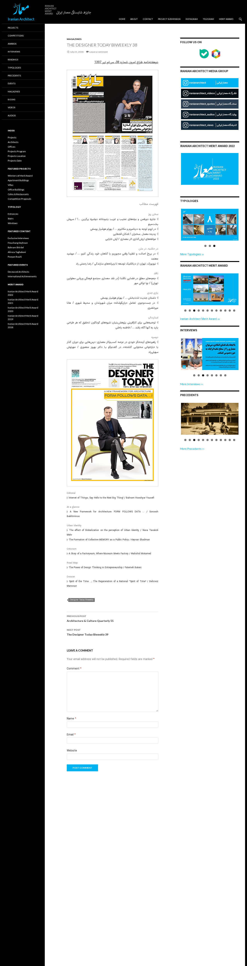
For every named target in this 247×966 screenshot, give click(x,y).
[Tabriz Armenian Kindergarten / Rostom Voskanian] (210, 419)
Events (11, 83)
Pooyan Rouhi (15, 256)
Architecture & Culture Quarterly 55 (90, 618)
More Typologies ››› (192, 255)
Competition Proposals (19, 198)
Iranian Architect (21, 19)
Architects (13, 142)
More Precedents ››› (192, 448)
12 (234, 310)
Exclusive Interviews (18, 238)
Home (122, 19)
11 (230, 310)
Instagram (192, 19)
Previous (175, 357)
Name (71, 719)
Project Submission (169, 19)
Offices (11, 146)
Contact (148, 19)
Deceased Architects (18, 271)
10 (225, 310)
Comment (74, 669)
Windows (13, 223)
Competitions (16, 35)
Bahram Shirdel (16, 247)
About (134, 19)
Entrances (13, 213)
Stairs (11, 218)
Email (71, 735)
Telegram (208, 19)
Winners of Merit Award (20, 175)
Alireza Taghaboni (17, 252)
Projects (13, 27)
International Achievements (22, 276)
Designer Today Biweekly (81, 600)
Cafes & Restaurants (18, 194)
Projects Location (17, 156)
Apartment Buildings (18, 180)
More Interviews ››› (191, 384)
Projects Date (15, 160)
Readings (13, 59)
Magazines (74, 39)
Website (72, 751)
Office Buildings (16, 189)
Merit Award (226, 19)
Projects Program (17, 151)
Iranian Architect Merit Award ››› (200, 319)
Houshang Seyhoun (18, 242)
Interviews (14, 51)
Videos (11, 107)
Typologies (14, 67)
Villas (10, 184)
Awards (12, 43)
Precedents (14, 75)
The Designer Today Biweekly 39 (87, 632)
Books (11, 99)
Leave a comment (98, 51)
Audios (12, 115)
